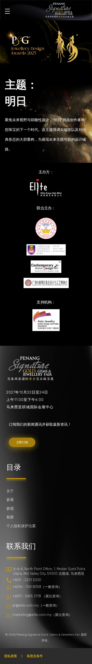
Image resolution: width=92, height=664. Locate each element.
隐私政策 (10, 656)
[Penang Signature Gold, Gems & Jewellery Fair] (59, 9)
